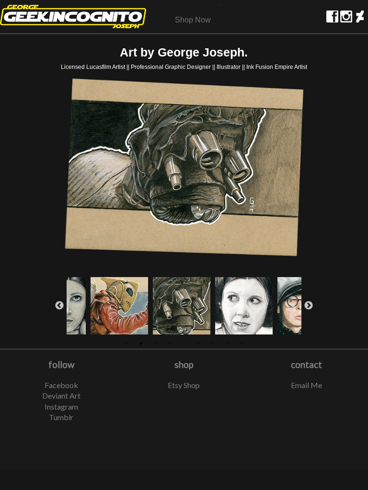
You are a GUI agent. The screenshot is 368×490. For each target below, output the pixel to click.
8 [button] (227, 343)
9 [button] (241, 343)
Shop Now (193, 20)
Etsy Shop (184, 385)
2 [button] (141, 343)
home (73, 16)
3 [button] (155, 343)
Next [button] (308, 306)
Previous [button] (59, 306)
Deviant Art (61, 395)
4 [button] (169, 343)
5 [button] (184, 343)
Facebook (61, 385)
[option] (184, 170)
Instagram (61, 406)
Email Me (306, 385)
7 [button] (213, 343)
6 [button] (198, 343)
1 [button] (126, 343)
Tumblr (61, 417)
